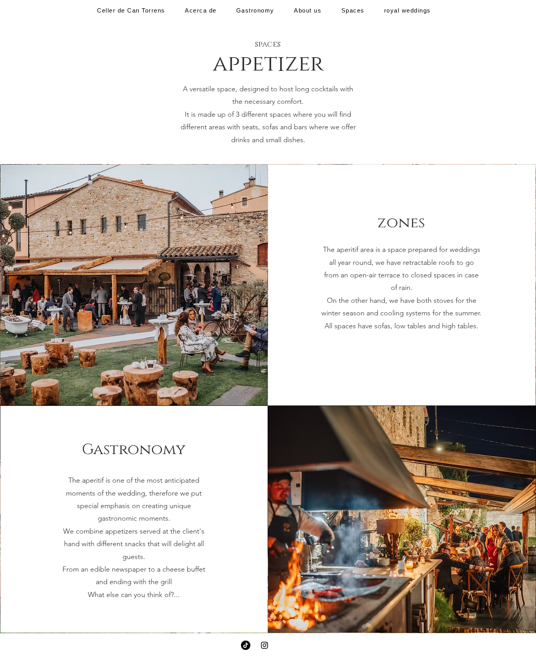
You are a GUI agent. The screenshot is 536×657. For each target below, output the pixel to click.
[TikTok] (245, 645)
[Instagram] (264, 645)
